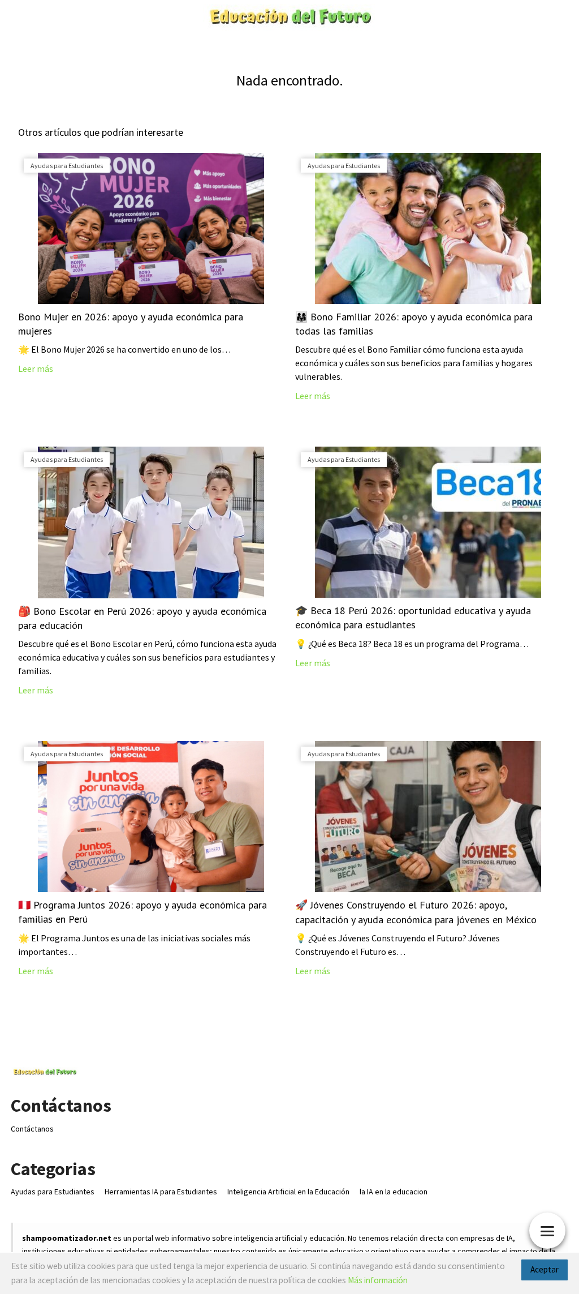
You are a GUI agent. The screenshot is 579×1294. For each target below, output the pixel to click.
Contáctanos (32, 1129)
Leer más (35, 368)
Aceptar (544, 1269)
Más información (378, 1280)
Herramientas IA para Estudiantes (161, 1191)
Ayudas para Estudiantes (52, 1191)
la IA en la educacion (393, 1191)
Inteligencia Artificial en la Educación (288, 1191)
